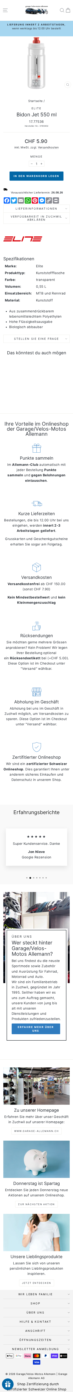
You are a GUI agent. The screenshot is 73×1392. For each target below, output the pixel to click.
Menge (36, 156)
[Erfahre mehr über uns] (36, 968)
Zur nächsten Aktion (36, 1204)
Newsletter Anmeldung (35, 1349)
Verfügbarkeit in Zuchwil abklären (36, 218)
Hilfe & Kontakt (35, 1321)
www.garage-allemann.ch (36, 1131)
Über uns (35, 1312)
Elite (36, 108)
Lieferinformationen (36, 208)
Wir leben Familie (35, 1294)
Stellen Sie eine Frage (36, 338)
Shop (35, 1303)
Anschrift (35, 1330)
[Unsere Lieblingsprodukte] (36, 1232)
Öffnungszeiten (35, 1339)
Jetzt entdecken (36, 1282)
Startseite (35, 101)
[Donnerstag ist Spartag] (36, 1159)
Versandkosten (48, 147)
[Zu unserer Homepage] (36, 1086)
